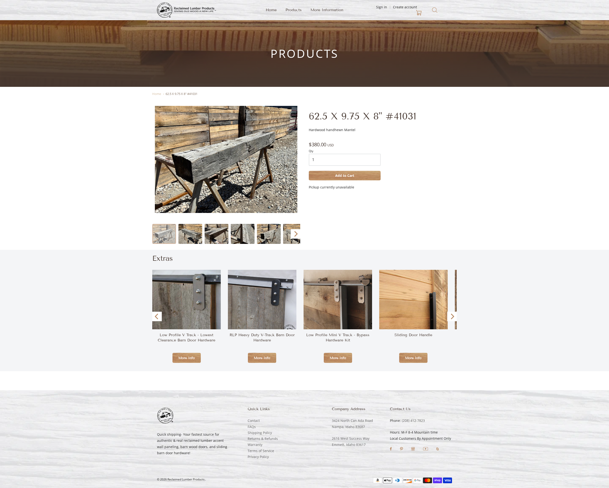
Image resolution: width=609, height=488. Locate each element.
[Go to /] (186, 10)
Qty (311, 151)
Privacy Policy (258, 456)
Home (271, 10)
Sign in (381, 7)
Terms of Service (261, 451)
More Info (186, 358)
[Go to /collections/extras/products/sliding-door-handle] (413, 321)
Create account (405, 7)
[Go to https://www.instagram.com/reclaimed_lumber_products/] (413, 449)
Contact (254, 420)
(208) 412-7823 (413, 420)
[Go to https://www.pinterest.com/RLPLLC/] (402, 449)
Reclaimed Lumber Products (186, 479)
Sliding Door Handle (413, 335)
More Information (326, 10)
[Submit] (434, 10)
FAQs (252, 426)
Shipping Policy (260, 432)
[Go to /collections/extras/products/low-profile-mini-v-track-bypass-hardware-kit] (338, 299)
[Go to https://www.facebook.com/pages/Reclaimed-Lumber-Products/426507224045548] (391, 449)
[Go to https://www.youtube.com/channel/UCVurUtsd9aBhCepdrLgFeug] (426, 449)
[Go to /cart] (391, 13)
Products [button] (293, 10)
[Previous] (157, 316)
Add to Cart (344, 175)
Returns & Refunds (263, 438)
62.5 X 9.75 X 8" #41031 (181, 94)
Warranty (255, 444)
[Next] (295, 234)
